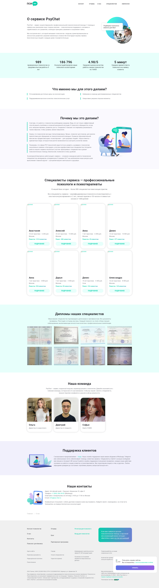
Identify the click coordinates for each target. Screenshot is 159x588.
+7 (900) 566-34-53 (58, 493)
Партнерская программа (59, 542)
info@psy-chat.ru (55, 498)
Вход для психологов (82, 534)
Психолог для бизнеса (35, 544)
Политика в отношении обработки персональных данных (83, 558)
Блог (52, 535)
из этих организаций (121, 538)
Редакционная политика (34, 558)
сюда (80, 457)
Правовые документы (34, 555)
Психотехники (31, 562)
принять (135, 568)
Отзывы (92, 4)
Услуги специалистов (57, 555)
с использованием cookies (144, 562)
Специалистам (111, 4)
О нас (99, 4)
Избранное (126, 4)
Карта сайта (31, 551)
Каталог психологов (34, 529)
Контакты (30, 539)
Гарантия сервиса (56, 558)
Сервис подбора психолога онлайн (112, 577)
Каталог (81, 4)
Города (53, 551)
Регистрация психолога (83, 529)
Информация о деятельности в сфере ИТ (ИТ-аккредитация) (84, 552)
